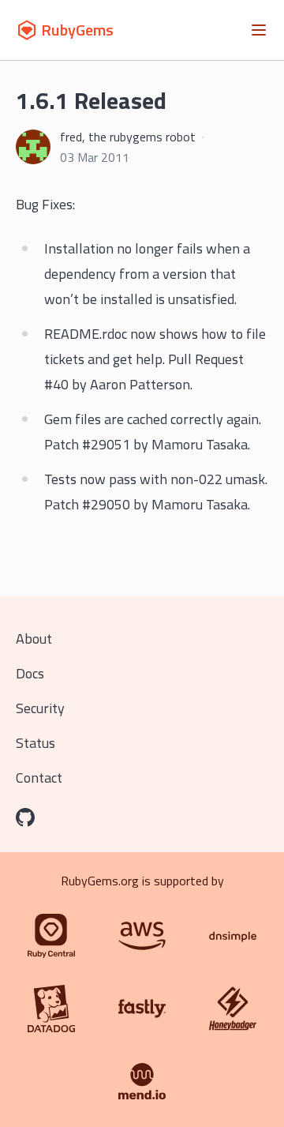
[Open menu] (258, 30)
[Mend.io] (142, 1081)
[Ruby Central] (51, 936)
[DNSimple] (233, 936)
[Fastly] (142, 1008)
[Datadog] (51, 1008)
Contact (39, 777)
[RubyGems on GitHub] (25, 817)
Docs (30, 673)
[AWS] (142, 936)
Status (35, 742)
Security (40, 708)
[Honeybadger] (233, 1008)
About (34, 638)
